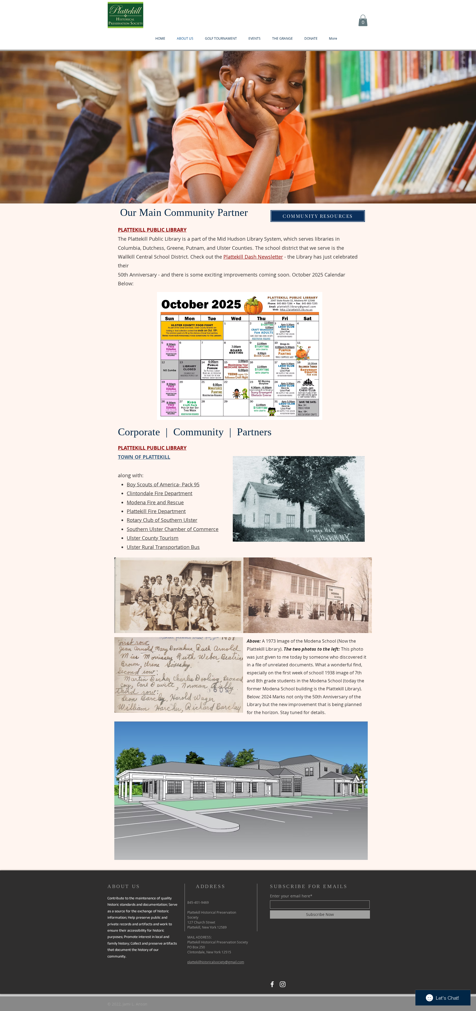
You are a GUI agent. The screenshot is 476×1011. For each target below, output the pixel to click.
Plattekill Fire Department (156, 511)
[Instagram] (282, 984)
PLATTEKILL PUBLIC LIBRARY (152, 229)
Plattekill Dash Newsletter (253, 256)
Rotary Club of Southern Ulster (162, 520)
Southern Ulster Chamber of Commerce (172, 529)
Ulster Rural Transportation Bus (163, 547)
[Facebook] (272, 984)
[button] (363, 20)
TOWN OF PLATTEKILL (144, 457)
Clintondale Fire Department (159, 493)
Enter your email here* (291, 896)
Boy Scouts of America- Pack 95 (163, 484)
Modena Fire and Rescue (155, 502)
